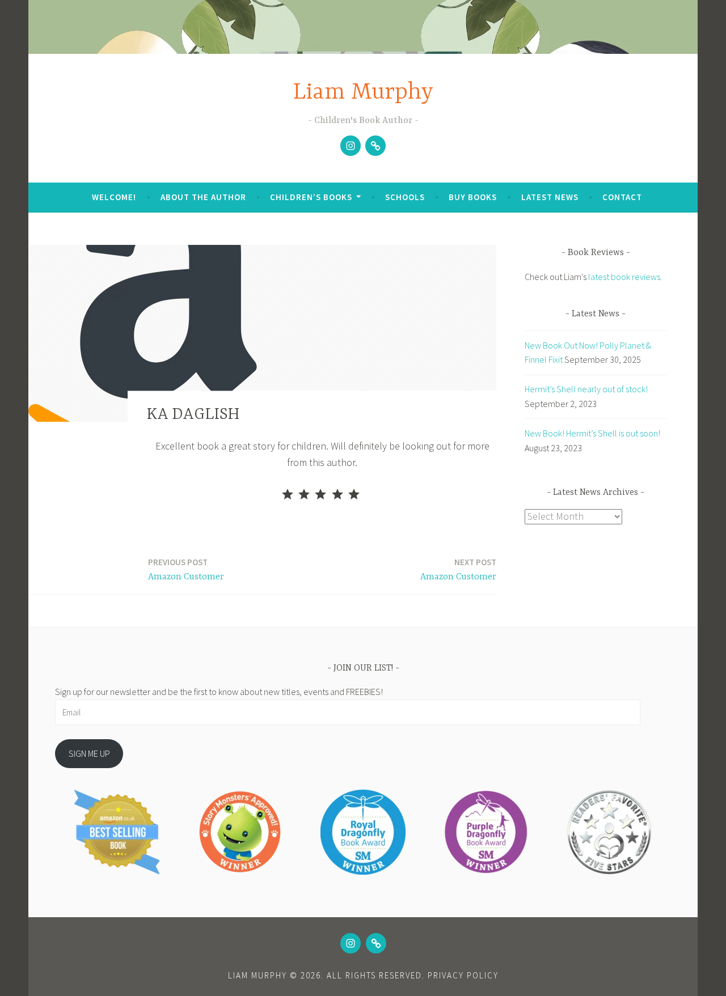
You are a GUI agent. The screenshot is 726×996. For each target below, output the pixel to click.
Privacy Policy (463, 975)
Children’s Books (311, 197)
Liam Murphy (363, 92)
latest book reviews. (625, 276)
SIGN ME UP (89, 753)
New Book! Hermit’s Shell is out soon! (592, 433)
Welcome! (114, 197)
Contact (622, 197)
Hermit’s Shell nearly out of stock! (586, 389)
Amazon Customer (186, 569)
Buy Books (473, 197)
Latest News (550, 197)
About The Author (203, 197)
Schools (405, 197)
